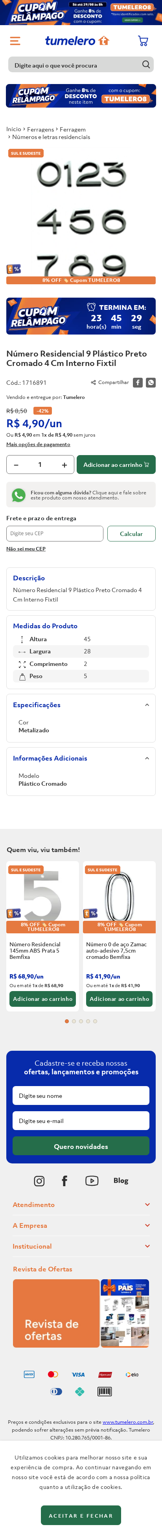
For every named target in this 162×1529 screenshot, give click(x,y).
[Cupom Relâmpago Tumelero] (81, 12)
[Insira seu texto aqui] (39, 1181)
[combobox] (81, 64)
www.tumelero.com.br (128, 1422)
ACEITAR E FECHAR (81, 1516)
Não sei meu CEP (26, 548)
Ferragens (40, 129)
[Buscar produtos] (146, 64)
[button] (67, 1021)
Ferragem (73, 129)
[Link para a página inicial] (13, 129)
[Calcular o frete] (131, 533)
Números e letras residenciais (51, 137)
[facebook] (138, 383)
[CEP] (54, 528)
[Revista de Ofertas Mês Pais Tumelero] (81, 1345)
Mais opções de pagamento (38, 444)
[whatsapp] (151, 383)
